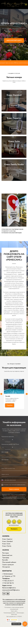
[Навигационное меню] (26, 4)
